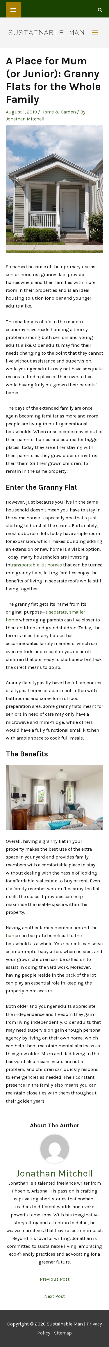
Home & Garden (58, 112)
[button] (100, 10)
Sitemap (63, 1333)
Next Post (54, 1296)
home (12, 935)
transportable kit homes (36, 565)
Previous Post (54, 1279)
